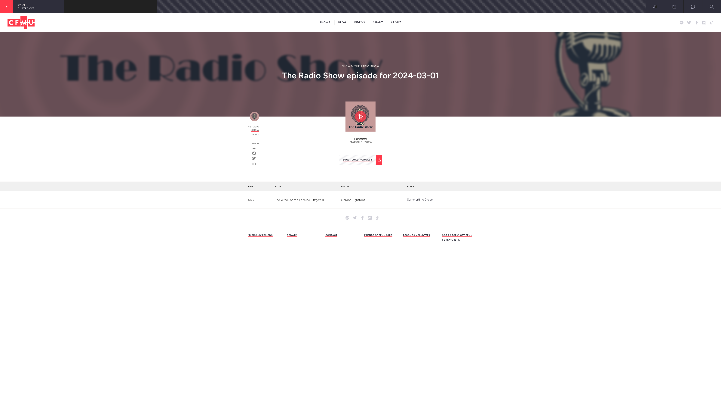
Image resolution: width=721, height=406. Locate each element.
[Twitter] (255, 158)
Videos (359, 22)
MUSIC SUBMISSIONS (260, 235)
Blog (342, 22)
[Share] (255, 148)
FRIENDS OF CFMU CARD (378, 235)
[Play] (6, 6)
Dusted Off (26, 8)
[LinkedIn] (255, 163)
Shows (325, 22)
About (396, 22)
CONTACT (331, 235)
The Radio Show (366, 66)
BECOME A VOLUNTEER (416, 235)
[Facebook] (255, 153)
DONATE (292, 235)
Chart (378, 22)
